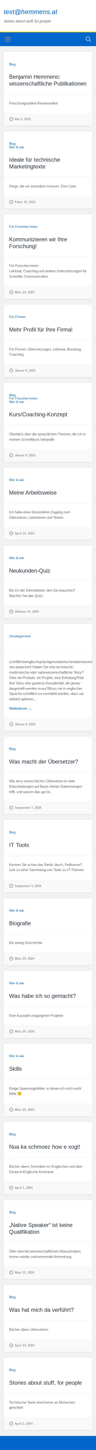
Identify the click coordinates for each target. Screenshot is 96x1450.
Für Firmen (17, 317)
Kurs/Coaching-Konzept (38, 414)
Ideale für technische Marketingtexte (34, 163)
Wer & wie (16, 147)
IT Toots (19, 845)
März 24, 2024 (24, 292)
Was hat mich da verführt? (41, 1310)
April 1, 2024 (24, 1187)
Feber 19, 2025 (25, 202)
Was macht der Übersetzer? (43, 761)
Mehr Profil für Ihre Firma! (41, 329)
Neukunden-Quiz (29, 570)
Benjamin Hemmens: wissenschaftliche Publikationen (47, 80)
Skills (15, 1069)
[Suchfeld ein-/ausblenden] (88, 39)
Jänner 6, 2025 (25, 370)
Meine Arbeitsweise (33, 492)
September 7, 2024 (28, 807)
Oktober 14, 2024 (27, 611)
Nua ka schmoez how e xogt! (44, 1147)
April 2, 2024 (24, 1423)
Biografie (20, 923)
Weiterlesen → (20, 708)
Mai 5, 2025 (23, 119)
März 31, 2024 (24, 1272)
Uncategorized (20, 636)
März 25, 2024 (24, 958)
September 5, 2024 (28, 886)
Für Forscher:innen (23, 226)
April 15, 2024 (24, 533)
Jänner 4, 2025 (25, 724)
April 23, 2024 (24, 1345)
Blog (12, 64)
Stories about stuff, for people (45, 1382)
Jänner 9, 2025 (25, 455)
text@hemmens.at (30, 11)
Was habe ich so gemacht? (42, 996)
